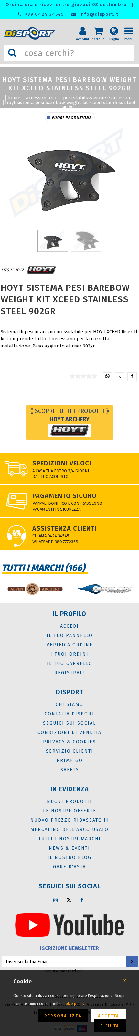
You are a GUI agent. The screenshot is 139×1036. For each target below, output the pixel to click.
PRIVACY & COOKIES (69, 742)
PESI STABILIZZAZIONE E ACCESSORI (97, 98)
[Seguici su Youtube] (69, 924)
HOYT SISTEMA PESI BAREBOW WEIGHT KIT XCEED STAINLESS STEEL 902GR (70, 105)
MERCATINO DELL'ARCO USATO (69, 829)
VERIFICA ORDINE (70, 645)
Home (13, 98)
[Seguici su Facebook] (82, 900)
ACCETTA (108, 1015)
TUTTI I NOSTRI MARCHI (69, 839)
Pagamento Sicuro (64, 496)
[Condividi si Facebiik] (132, 376)
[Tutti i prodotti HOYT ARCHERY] (41, 270)
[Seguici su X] (69, 900)
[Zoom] (69, 174)
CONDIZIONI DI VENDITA (69, 732)
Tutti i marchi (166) (43, 567)
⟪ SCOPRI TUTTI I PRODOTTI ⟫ (69, 415)
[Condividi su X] (119, 376)
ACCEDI (69, 626)
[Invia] (131, 961)
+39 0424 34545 (43, 14)
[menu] (130, 26)
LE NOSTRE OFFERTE (69, 811)
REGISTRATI (69, 673)
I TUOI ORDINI (69, 654)
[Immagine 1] (86, 241)
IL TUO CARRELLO (69, 663)
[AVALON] (104, 589)
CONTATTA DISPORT (70, 714)
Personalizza (63, 1015)
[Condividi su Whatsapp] (107, 376)
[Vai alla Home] (31, 33)
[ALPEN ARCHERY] (35, 589)
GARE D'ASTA (69, 867)
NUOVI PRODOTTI (69, 801)
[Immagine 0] (53, 241)
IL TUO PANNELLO (70, 635)
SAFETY (69, 770)
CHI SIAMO (69, 704)
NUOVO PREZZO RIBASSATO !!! (69, 820)
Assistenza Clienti (64, 528)
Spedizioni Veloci (61, 463)
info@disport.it (98, 14)
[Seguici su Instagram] (55, 900)
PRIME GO (70, 760)
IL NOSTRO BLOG (69, 857)
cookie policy (72, 1004)
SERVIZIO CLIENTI (69, 751)
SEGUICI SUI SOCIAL (69, 723)
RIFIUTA (109, 1025)
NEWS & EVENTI (69, 848)
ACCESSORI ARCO (42, 98)
